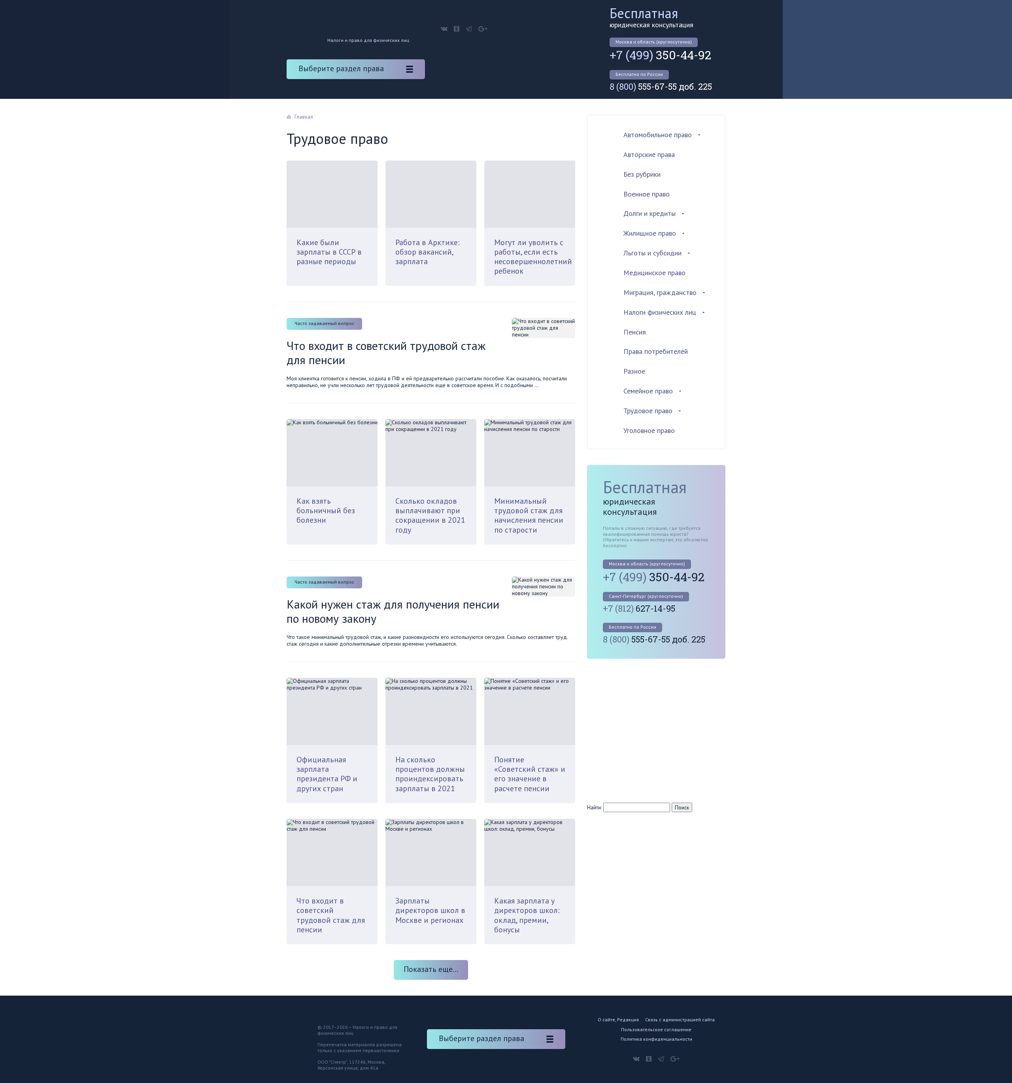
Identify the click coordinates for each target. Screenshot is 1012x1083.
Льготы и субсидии (652, 252)
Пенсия (634, 331)
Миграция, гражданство (660, 292)
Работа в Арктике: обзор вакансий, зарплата (427, 252)
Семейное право (648, 390)
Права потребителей (655, 351)
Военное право (646, 193)
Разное (634, 371)
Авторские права (649, 154)
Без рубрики (642, 174)
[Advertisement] (653, 730)
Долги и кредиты (649, 213)
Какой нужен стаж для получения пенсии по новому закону (393, 611)
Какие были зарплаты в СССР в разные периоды (329, 252)
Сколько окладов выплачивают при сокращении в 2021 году (430, 515)
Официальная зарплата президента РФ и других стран (326, 774)
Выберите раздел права (341, 68)
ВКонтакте (444, 29)
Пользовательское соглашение (656, 1029)
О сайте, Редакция (618, 1020)
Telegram (469, 29)
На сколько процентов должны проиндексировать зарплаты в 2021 (430, 774)
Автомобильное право (657, 134)
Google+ (482, 29)
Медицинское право (654, 272)
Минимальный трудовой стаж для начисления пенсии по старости (528, 515)
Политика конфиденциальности (656, 1039)
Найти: (594, 807)
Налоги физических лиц (659, 312)
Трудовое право (647, 410)
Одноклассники (456, 29)
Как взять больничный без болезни (325, 510)
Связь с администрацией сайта (680, 1020)
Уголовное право (649, 430)
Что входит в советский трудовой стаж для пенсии (386, 352)
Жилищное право (649, 233)
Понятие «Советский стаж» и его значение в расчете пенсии (529, 774)
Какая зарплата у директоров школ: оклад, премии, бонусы (527, 915)
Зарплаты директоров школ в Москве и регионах (430, 910)
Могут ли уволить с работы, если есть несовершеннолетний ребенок (533, 256)
